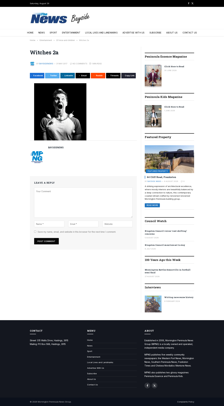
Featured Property (158, 171)
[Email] (19, 114)
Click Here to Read (174, 66)
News (41, 32)
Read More (152, 205)
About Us (172, 32)
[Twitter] (19, 100)
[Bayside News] (60, 18)
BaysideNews (46, 63)
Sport (53, 32)
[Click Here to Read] (153, 76)
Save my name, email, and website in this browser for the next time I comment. (77, 231)
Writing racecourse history (179, 297)
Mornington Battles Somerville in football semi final (167, 271)
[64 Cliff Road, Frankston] (169, 159)
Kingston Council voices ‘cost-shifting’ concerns (166, 232)
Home (30, 32)
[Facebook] (19, 93)
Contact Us (190, 32)
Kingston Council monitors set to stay (165, 245)
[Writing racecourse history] (153, 304)
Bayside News (154, 181)
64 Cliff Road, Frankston (161, 177)
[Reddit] (19, 121)
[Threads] (19, 128)
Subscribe (155, 32)
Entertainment (71, 32)
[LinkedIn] (19, 107)
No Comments (80, 63)
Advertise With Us (134, 32)
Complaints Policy (185, 402)
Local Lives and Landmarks (101, 32)
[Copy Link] (19, 135)
